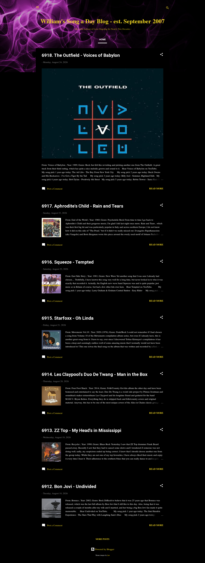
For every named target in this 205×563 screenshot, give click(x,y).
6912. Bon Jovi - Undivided (69, 486)
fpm (108, 555)
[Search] (167, 8)
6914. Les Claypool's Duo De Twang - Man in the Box (94, 374)
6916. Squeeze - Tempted (68, 262)
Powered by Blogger (104, 549)
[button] (161, 55)
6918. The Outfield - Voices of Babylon (81, 55)
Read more (156, 188)
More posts (102, 539)
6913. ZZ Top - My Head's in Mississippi (81, 430)
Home (102, 39)
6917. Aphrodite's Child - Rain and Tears (82, 206)
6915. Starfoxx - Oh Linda (67, 318)
